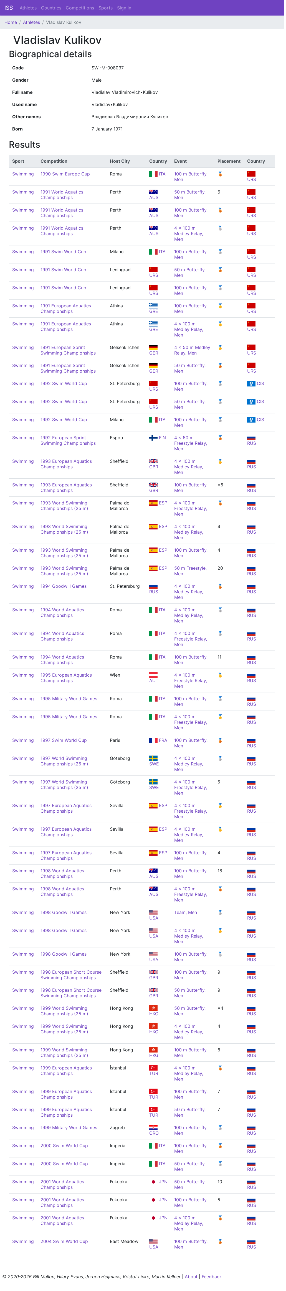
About (191, 1276)
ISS (8, 7)
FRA (162, 740)
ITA (162, 174)
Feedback (212, 1276)
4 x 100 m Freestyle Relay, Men (190, 508)
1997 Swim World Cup (64, 740)
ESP (162, 503)
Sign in (124, 8)
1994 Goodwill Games (64, 586)
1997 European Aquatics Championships (66, 808)
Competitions (80, 8)
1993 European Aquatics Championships (66, 463)
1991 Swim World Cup (63, 251)
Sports (105, 8)
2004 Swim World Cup (64, 1241)
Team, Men (185, 912)
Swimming (23, 174)
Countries (51, 8)
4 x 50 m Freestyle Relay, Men (190, 443)
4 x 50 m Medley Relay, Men (192, 350)
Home (10, 22)
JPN (163, 1181)
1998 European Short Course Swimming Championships (71, 974)
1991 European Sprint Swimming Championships (68, 350)
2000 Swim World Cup (64, 1145)
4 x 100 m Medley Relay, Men (188, 233)
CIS (259, 383)
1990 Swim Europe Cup (65, 174)
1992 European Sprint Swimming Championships (68, 440)
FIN (162, 437)
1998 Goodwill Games (64, 912)
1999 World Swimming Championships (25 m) (64, 1010)
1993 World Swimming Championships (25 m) (64, 505)
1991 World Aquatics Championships (62, 194)
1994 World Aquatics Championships (62, 612)
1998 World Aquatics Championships (62, 873)
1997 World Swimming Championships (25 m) (64, 761)
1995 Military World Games (69, 698)
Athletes (28, 8)
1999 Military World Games (69, 1127)
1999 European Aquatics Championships (66, 1070)
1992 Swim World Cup (64, 383)
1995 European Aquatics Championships (66, 677)
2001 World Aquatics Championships (62, 1184)
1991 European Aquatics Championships (66, 308)
